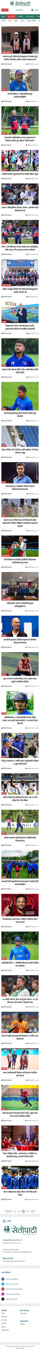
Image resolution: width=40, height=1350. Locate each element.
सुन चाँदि (3, 1323)
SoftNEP (22, 1348)
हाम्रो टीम (22, 1324)
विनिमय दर (4, 1317)
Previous (8, 1211)
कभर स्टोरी (11, 16)
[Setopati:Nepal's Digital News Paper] (20, 4)
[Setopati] (20, 1230)
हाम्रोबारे (3, 1327)
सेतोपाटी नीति (5, 1330)
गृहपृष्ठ (3, 1313)
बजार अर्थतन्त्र (30, 16)
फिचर (10, 21)
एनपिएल (3, 21)
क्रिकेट (16, 21)
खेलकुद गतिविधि (31, 21)
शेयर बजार (4, 1320)
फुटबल (22, 21)
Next (33, 1211)
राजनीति (20, 16)
